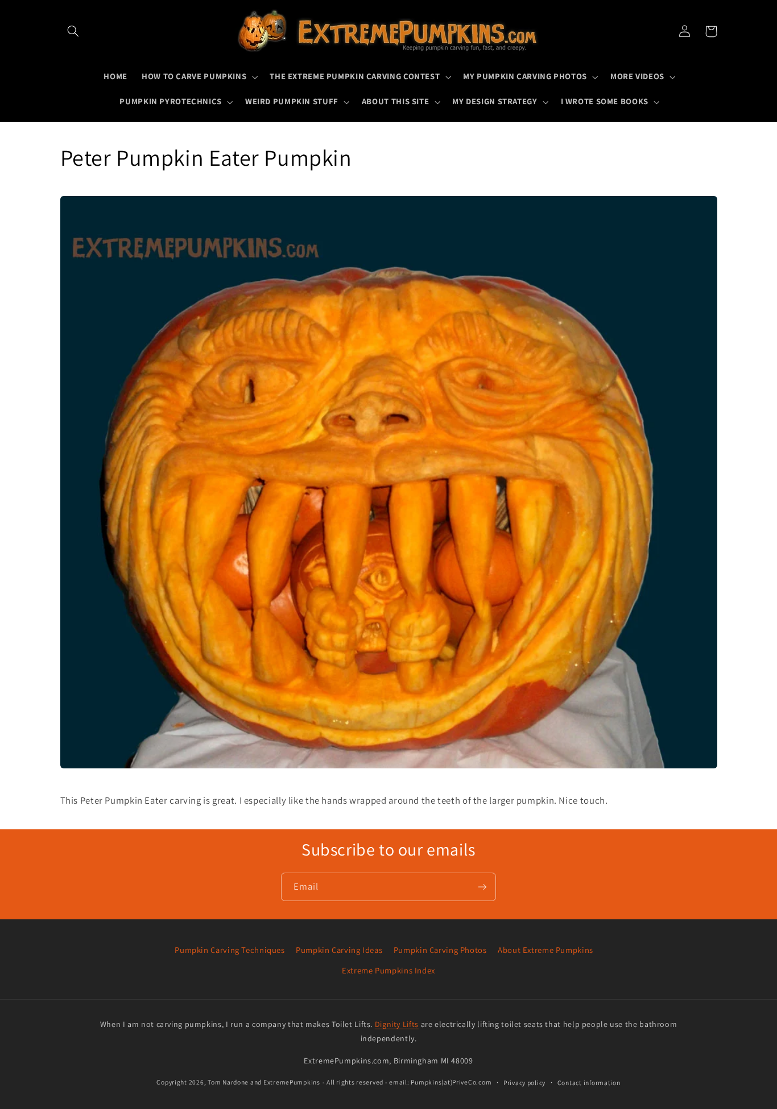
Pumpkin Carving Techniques (229, 949)
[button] (73, 31)
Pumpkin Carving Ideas (339, 949)
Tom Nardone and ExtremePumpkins (264, 1082)
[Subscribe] (482, 887)
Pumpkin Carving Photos (440, 949)
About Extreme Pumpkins (545, 949)
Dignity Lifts (397, 1024)
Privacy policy (524, 1082)
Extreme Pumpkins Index (388, 970)
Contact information (589, 1082)
